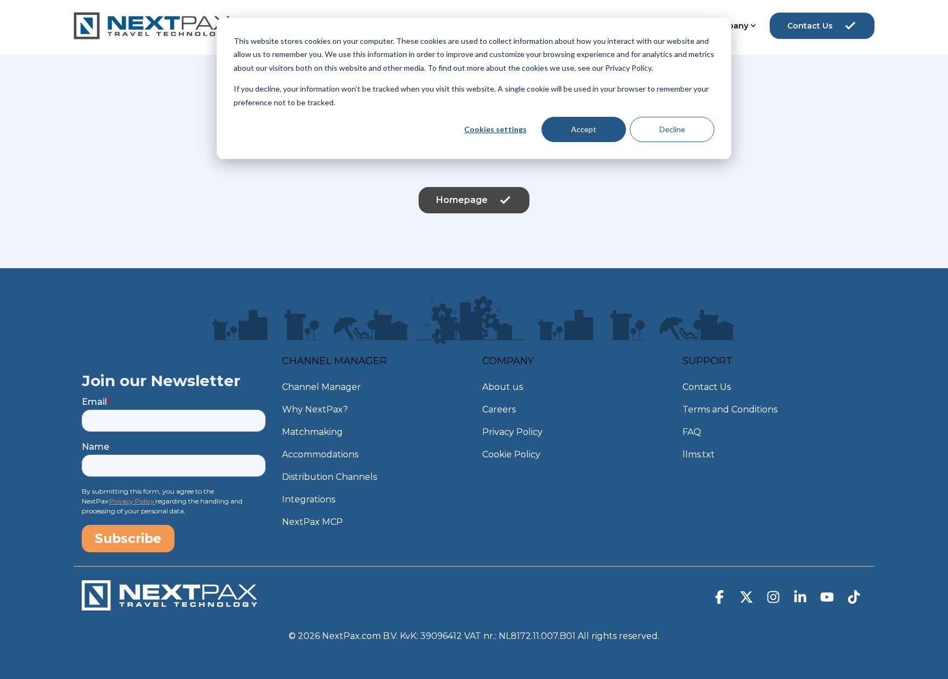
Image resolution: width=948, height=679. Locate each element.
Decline (672, 129)
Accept (583, 129)
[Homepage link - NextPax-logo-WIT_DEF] (169, 605)
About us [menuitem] (502, 387)
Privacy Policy (132, 501)
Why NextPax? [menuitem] (315, 409)
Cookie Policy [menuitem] (511, 454)
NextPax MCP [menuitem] (312, 522)
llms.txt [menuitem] (698, 454)
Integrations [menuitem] (308, 499)
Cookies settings (495, 129)
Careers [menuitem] (499, 409)
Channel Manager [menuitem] (321, 387)
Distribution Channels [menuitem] (329, 477)
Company (728, 26)
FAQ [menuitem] (691, 432)
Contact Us (810, 26)
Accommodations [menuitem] (320, 454)
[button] (720, 599)
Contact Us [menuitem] (706, 387)
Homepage (462, 200)
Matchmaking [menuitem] (312, 432)
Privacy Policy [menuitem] (512, 432)
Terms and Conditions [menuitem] (729, 409)
